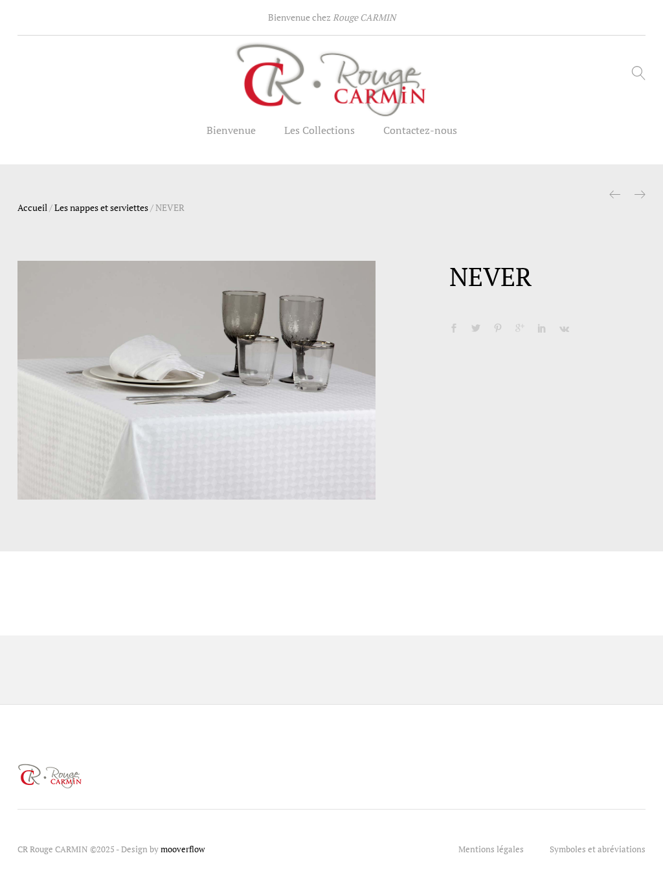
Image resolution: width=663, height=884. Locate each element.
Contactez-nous (420, 130)
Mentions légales (491, 849)
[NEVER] (453, 328)
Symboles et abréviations (598, 849)
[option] (196, 380)
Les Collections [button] (319, 130)
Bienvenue (231, 130)
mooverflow (183, 849)
